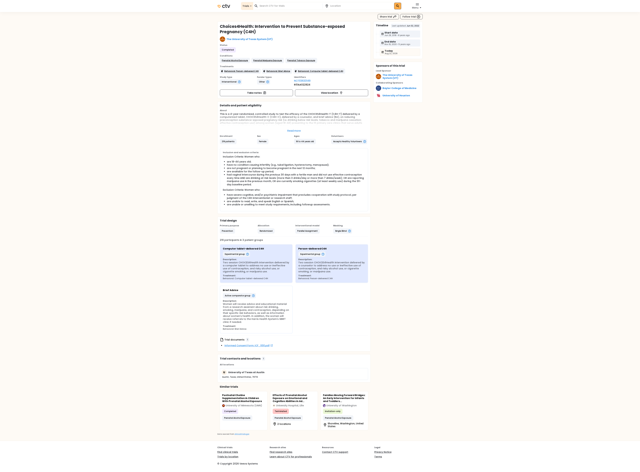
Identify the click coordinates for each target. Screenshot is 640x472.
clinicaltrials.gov (241, 434)
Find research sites (281, 452)
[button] (235, 60)
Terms (378, 456)
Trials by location (227, 456)
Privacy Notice (383, 452)
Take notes (254, 92)
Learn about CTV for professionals (291, 456)
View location (329, 92)
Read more (294, 130)
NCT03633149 (302, 80)
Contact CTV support (335, 452)
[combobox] (290, 6)
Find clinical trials (227, 452)
